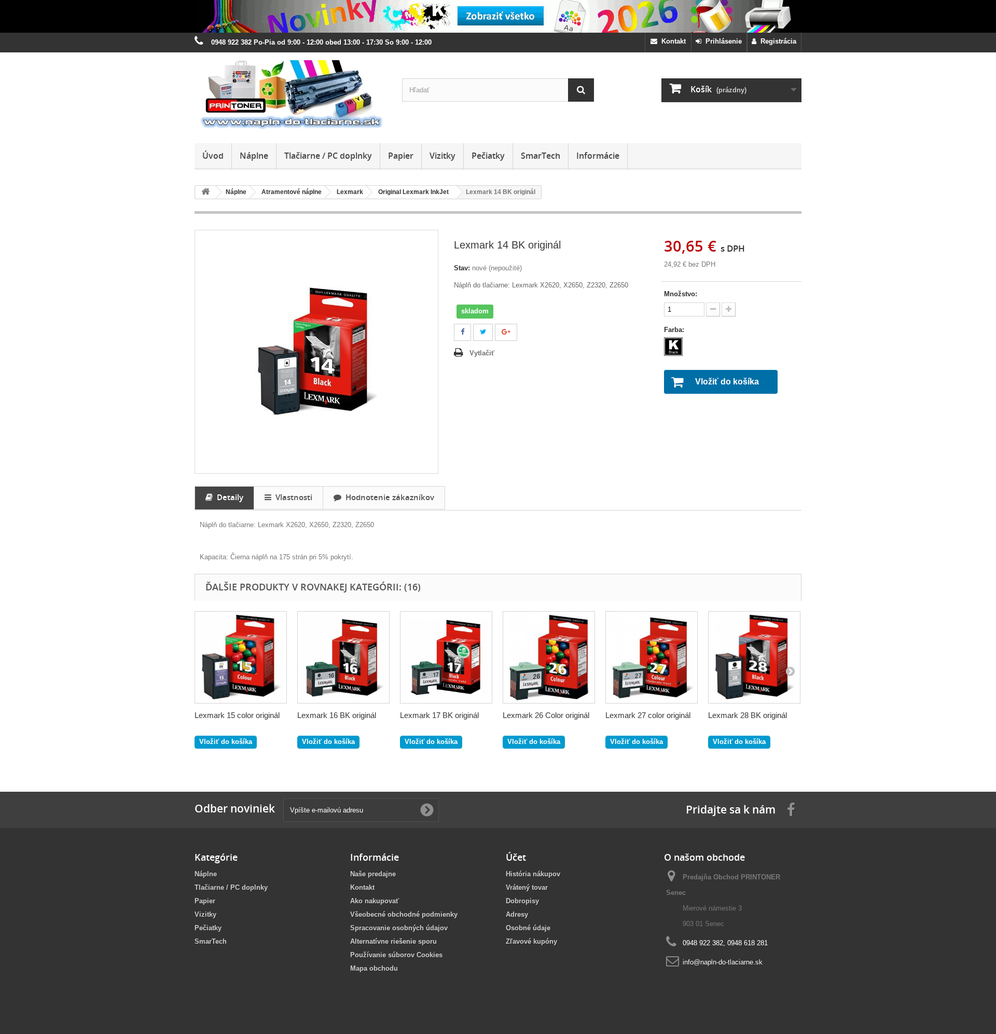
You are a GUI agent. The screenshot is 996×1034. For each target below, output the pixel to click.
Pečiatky (488, 155)
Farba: (675, 330)
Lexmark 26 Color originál (546, 715)
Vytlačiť (481, 353)
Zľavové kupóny (531, 941)
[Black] (673, 346)
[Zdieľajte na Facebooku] (462, 332)
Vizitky (442, 155)
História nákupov (533, 874)
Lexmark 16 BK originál (336, 715)
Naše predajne (373, 874)
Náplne (254, 155)
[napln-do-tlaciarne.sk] (290, 95)
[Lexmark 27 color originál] (651, 657)
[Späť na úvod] (205, 192)
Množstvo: (680, 294)
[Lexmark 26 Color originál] (549, 657)
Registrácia (776, 41)
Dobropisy (522, 901)
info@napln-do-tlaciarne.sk (723, 962)
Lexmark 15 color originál (237, 715)
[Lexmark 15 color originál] (241, 657)
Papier (400, 155)
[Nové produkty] (498, 16)
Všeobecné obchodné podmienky (404, 914)
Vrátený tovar (527, 887)
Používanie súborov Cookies (396, 955)
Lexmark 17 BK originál (439, 715)
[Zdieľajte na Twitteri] (483, 332)
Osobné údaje (528, 928)
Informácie (597, 155)
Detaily (228, 497)
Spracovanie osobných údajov (399, 928)
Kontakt (671, 41)
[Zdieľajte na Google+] (506, 332)
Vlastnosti (291, 497)
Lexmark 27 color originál (647, 715)
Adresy (517, 914)
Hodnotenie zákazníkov (387, 497)
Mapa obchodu (374, 968)
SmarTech (540, 155)
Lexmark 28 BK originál (747, 715)
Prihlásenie (721, 41)
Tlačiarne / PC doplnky (328, 155)
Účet (516, 857)
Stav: (462, 268)
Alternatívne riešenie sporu (393, 941)
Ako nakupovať (374, 901)
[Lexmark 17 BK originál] (446, 657)
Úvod (213, 155)
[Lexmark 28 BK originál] (754, 657)
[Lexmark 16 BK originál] (343, 657)
